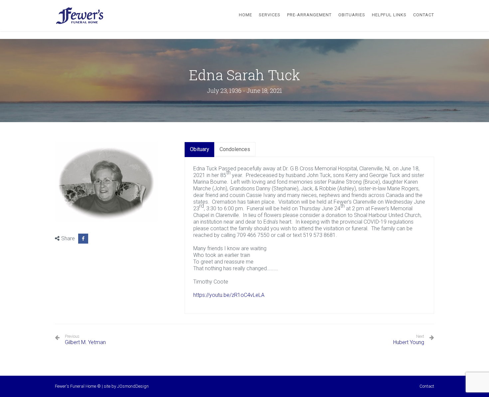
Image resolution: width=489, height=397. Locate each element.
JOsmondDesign (133, 386)
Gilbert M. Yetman (85, 339)
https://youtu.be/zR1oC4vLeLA (228, 295)
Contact (426, 386)
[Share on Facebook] (83, 239)
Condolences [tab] (235, 149)
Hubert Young (408, 342)
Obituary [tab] (199, 149)
